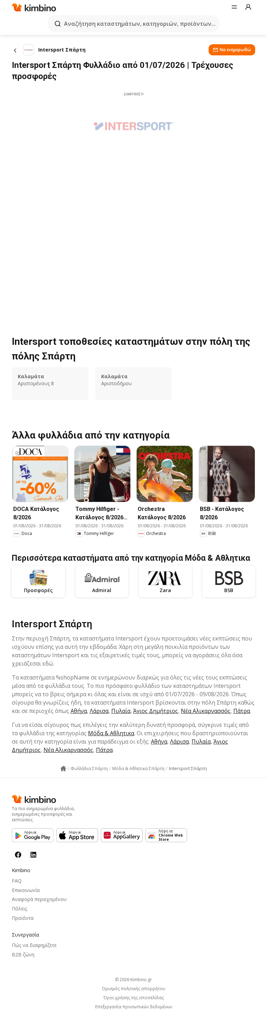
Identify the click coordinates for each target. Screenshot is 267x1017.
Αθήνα (79, 711)
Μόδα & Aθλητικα (111, 733)
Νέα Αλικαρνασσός (205, 711)
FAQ (17, 880)
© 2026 (133, 980)
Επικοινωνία (26, 890)
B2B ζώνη (23, 954)
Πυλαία (120, 711)
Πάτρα (241, 711)
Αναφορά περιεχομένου (39, 899)
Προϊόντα (22, 918)
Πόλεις (19, 908)
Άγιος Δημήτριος (155, 711)
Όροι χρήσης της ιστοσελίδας (134, 998)
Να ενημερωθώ (235, 50)
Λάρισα (99, 711)
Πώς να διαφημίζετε (34, 945)
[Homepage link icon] (63, 768)
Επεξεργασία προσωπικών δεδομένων (133, 1007)
